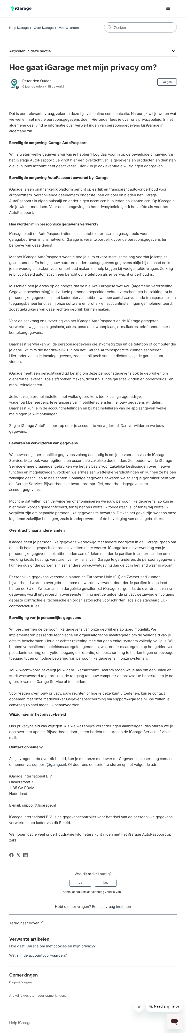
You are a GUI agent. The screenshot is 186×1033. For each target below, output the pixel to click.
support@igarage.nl (49, 764)
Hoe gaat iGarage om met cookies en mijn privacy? (52, 946)
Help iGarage (19, 28)
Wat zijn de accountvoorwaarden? (38, 955)
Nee (105, 882)
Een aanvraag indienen (111, 906)
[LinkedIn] (25, 855)
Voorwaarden (69, 28)
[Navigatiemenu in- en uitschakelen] (168, 9)
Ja (80, 882)
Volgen (167, 82)
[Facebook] (11, 855)
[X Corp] (18, 855)
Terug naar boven (24, 923)
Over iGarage (44, 28)
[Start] (22, 8)
